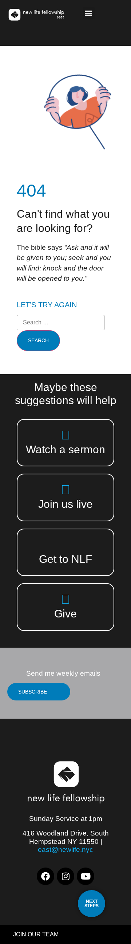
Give (65, 614)
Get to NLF (65, 559)
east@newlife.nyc (65, 849)
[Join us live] (65, 489)
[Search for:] (60, 322)
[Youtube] (85, 876)
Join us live (65, 504)
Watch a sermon (65, 449)
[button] (89, 13)
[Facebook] (45, 876)
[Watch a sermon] (65, 434)
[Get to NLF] (65, 544)
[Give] (65, 599)
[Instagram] (65, 876)
